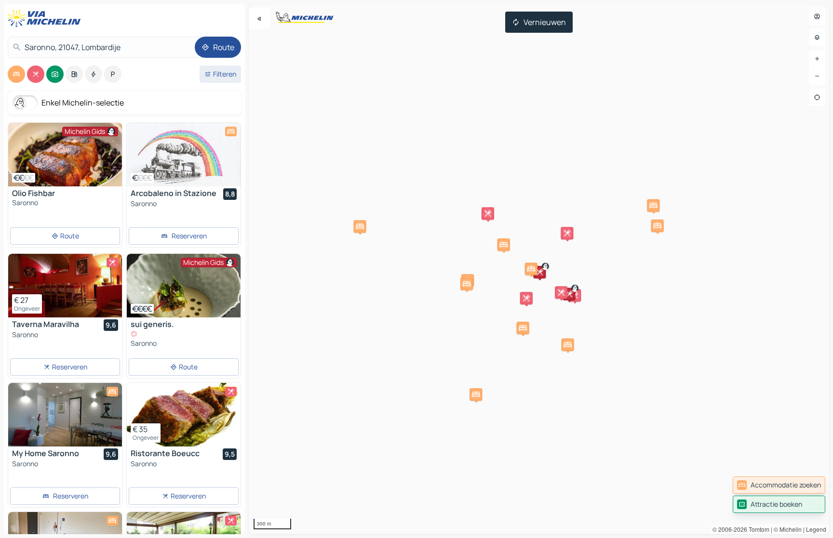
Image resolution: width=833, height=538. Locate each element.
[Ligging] (817, 97)
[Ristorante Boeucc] (184, 414)
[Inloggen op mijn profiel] (817, 16)
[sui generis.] (184, 285)
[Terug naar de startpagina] (46, 18)
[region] (65, 154)
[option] (16, 74)
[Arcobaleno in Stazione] (184, 154)
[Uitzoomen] (817, 76)
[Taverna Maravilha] (65, 285)
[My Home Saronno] (65, 414)
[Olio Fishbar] (65, 154)
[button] (539, 272)
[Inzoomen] (817, 58)
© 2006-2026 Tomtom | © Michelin (757, 529)
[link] (779, 485)
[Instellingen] (817, 37)
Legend (816, 529)
